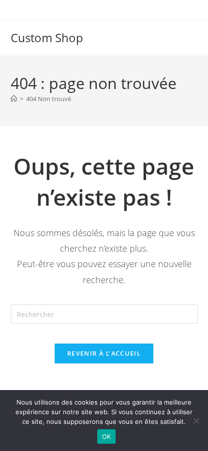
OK (106, 436)
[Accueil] (14, 98)
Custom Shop (47, 37)
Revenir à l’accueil (104, 353)
